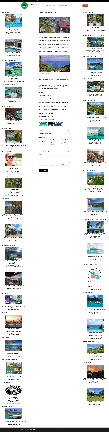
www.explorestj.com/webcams (51, 88)
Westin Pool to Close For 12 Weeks (53, 141)
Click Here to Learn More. (95, 121)
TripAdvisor (18, 265)
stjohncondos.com (98, 53)
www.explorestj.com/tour (53, 105)
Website (62, 164)
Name (40, 164)
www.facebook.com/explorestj (47, 116)
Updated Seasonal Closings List (43, 140)
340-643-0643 (102, 31)
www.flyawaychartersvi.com (95, 143)
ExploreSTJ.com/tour (16, 266)
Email (51, 164)
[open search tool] (81, 5)
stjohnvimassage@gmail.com (91, 31)
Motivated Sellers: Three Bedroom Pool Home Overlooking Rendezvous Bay (65, 142)
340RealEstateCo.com (14, 401)
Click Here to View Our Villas (14, 356)
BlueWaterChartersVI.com (14, 424)
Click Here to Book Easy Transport (13, 172)
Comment (41, 154)
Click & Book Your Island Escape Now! (14, 195)
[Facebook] (37, 1)
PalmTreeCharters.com (95, 313)
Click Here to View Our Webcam (14, 288)
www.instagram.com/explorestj (47, 119)
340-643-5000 (8, 81)
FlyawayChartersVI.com (95, 261)
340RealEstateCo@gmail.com (14, 403)
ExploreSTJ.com (35, 5)
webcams (64, 40)
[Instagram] (39, 1)
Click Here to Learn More (95, 75)
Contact (85, 5)
